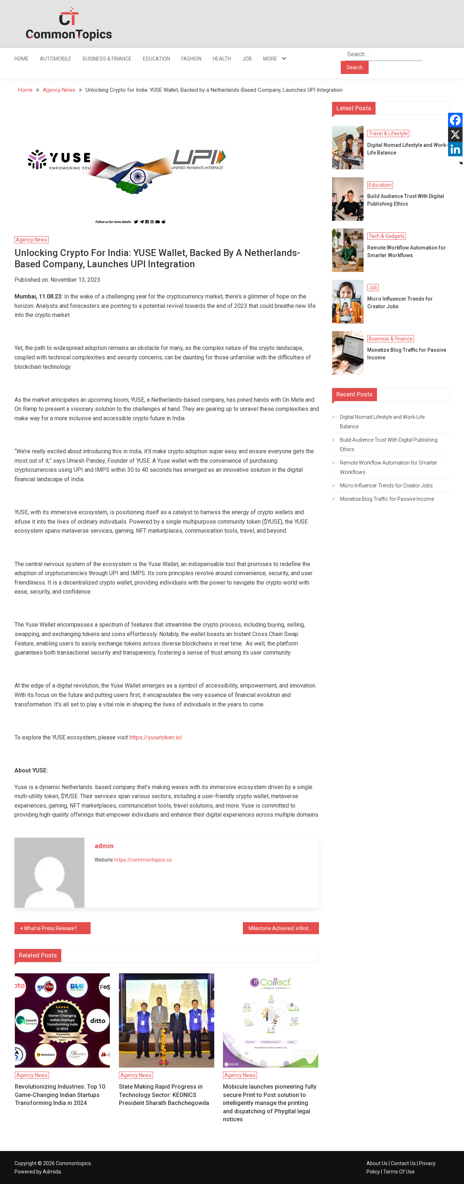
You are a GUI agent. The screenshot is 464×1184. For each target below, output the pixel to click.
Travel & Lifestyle (388, 133)
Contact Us (403, 1163)
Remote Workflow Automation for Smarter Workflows (406, 251)
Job (247, 59)
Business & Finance (107, 59)
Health (222, 59)
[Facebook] (455, 120)
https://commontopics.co (143, 860)
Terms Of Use (399, 1172)
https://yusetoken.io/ (156, 737)
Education (156, 59)
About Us (377, 1163)
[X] (455, 134)
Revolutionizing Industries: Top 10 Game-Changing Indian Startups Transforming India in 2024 (60, 1094)
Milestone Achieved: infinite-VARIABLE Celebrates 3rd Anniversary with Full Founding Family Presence (284, 928)
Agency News (31, 240)
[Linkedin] (455, 149)
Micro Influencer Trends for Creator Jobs (400, 302)
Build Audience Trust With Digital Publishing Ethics (405, 200)
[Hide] (461, 163)
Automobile (55, 59)
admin (104, 846)
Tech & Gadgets (387, 236)
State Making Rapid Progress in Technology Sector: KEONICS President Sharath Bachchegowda (164, 1094)
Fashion (191, 59)
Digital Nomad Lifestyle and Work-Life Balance (407, 149)
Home (21, 59)
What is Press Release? (50, 928)
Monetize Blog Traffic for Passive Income (406, 353)
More (270, 59)
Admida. (52, 1172)
